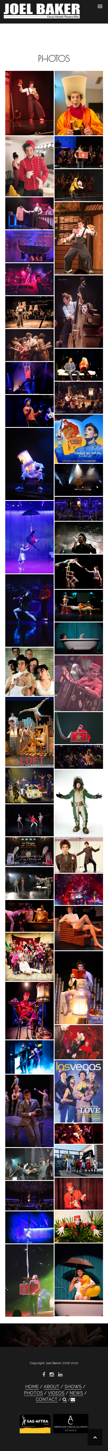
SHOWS (73, 1386)
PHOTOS (33, 1393)
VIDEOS (56, 1393)
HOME (32, 1386)
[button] (65, 1399)
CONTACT (47, 1399)
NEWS (76, 1393)
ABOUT (52, 1386)
